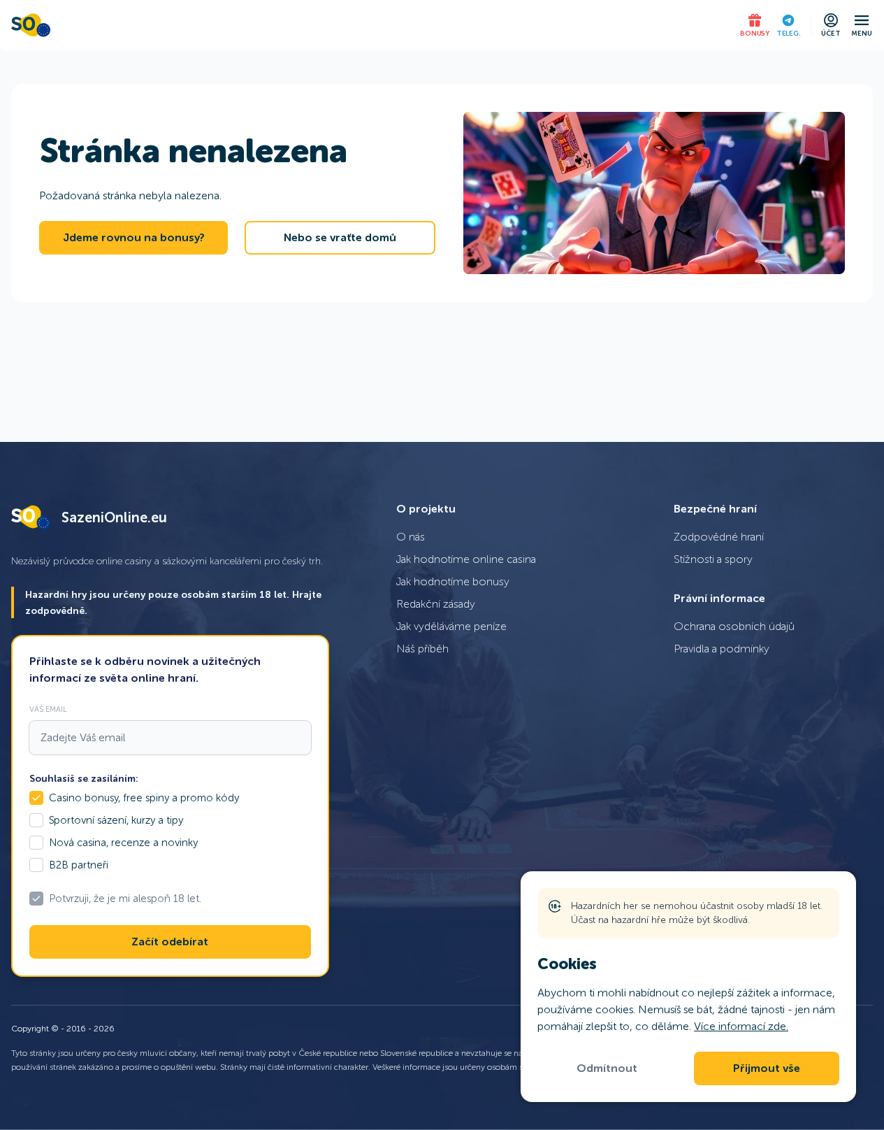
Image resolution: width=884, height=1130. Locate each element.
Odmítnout (607, 1068)
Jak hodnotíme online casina (466, 559)
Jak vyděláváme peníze (451, 626)
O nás (410, 537)
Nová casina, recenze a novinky (123, 842)
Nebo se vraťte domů (340, 237)
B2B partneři (78, 865)
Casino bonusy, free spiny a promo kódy (144, 797)
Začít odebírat (169, 942)
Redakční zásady (435, 604)
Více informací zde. (741, 1026)
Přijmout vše (766, 1068)
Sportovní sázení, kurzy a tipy (116, 820)
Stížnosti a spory (713, 559)
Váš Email (48, 709)
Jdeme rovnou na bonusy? (134, 237)
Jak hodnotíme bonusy (452, 581)
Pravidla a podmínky (721, 649)
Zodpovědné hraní (719, 537)
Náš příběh (422, 649)
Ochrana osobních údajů (734, 626)
